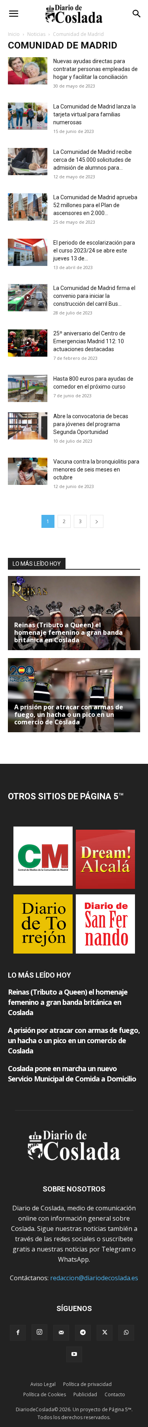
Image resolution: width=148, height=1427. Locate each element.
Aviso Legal (43, 1384)
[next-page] (96, 521)
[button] (13, 13)
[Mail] (61, 1333)
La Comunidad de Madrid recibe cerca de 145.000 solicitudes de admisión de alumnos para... (92, 160)
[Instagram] (39, 1332)
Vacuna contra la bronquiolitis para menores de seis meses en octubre (96, 469)
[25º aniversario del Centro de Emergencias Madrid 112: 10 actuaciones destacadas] (27, 343)
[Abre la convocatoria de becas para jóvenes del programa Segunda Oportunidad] (27, 426)
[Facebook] (18, 1333)
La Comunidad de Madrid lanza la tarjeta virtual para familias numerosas (94, 114)
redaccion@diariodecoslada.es (94, 1278)
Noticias (36, 34)
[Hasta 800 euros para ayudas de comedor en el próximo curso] (27, 388)
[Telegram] (83, 1333)
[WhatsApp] (126, 1333)
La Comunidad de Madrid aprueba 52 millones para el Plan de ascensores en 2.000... (95, 205)
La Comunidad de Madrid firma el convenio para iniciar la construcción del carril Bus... (94, 296)
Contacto (115, 1394)
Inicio (14, 34)
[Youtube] (74, 1354)
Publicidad (85, 1394)
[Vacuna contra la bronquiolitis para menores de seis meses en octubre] (27, 471)
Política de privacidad (87, 1384)
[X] (104, 1333)
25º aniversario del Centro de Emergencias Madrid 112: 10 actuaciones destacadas (89, 341)
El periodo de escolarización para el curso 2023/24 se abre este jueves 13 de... (94, 250)
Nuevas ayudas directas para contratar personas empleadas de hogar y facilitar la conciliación (95, 69)
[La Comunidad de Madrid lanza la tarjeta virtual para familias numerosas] (27, 116)
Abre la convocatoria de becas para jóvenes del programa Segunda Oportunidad (90, 424)
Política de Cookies (44, 1394)
